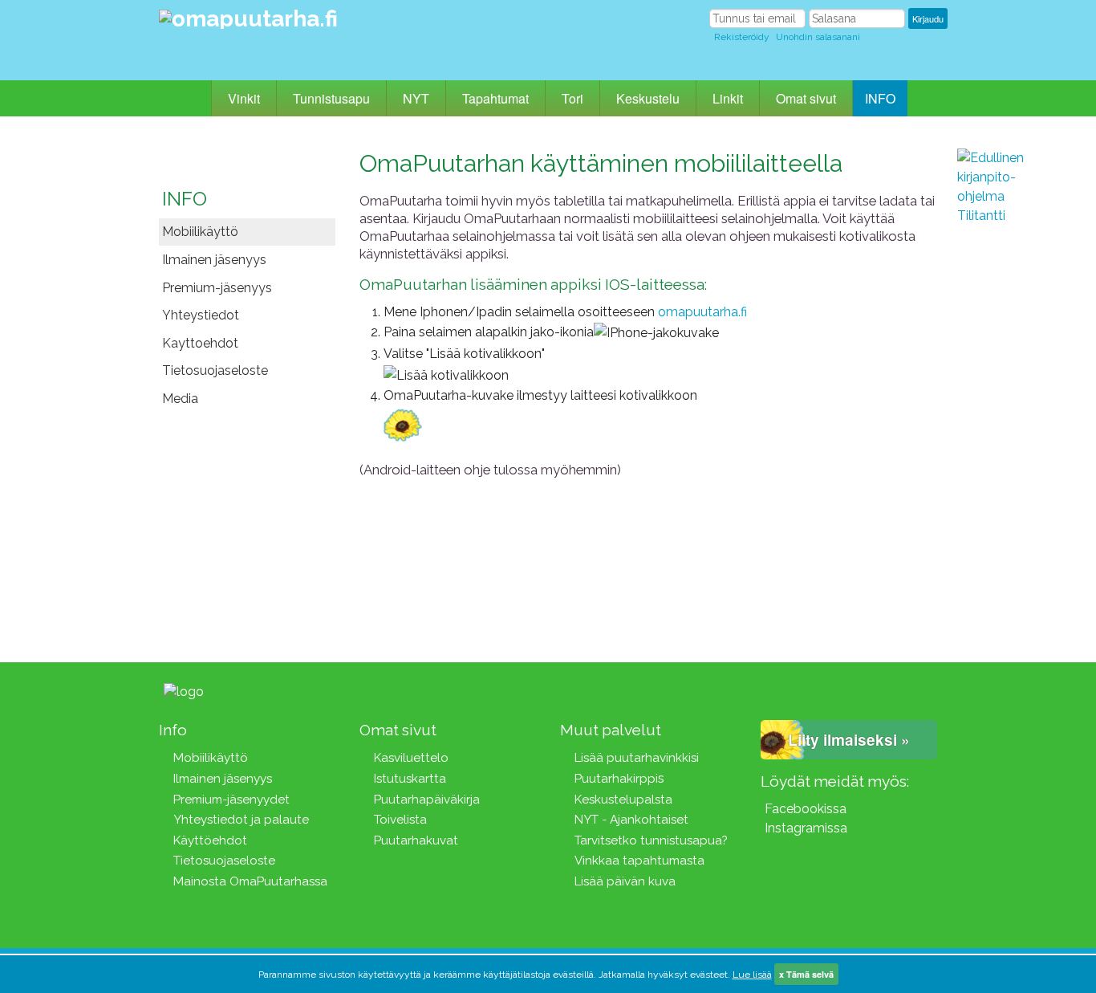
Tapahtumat (495, 98)
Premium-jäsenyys (217, 287)
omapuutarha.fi (702, 311)
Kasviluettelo (411, 758)
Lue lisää (752, 974)
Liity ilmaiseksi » (849, 739)
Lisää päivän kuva (625, 881)
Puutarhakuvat (416, 840)
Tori (572, 98)
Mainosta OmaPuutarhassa (250, 881)
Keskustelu (648, 98)
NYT (416, 98)
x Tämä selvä (806, 974)
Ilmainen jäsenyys (214, 259)
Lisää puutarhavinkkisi (636, 758)
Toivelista (400, 819)
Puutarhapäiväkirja (427, 799)
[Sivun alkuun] (234, 690)
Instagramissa (806, 828)
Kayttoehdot (200, 343)
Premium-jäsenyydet (231, 799)
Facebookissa (805, 808)
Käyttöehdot (210, 840)
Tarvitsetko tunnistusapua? (651, 840)
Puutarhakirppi (616, 778)
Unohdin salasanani (818, 37)
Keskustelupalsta (623, 799)
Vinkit (244, 98)
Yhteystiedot (200, 315)
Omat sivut (806, 98)
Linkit (727, 98)
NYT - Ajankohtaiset (631, 819)
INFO (880, 98)
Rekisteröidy (741, 37)
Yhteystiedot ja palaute (241, 819)
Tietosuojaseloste (215, 370)
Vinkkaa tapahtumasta (639, 860)
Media (180, 398)
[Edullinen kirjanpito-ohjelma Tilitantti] (1005, 389)
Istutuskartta (410, 778)
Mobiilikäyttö (200, 231)
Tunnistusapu (331, 98)
